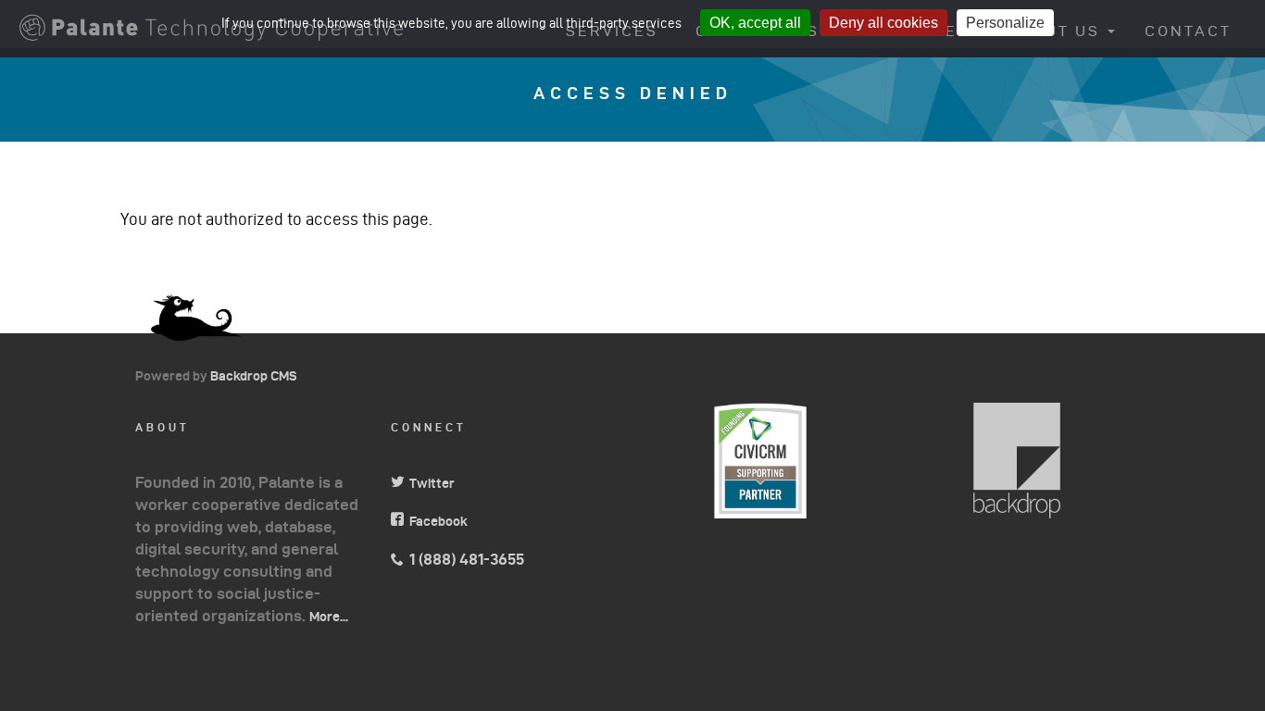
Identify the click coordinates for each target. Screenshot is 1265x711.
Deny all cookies (883, 23)
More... (328, 616)
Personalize (1005, 23)
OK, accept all (755, 23)
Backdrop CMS (260, 375)
